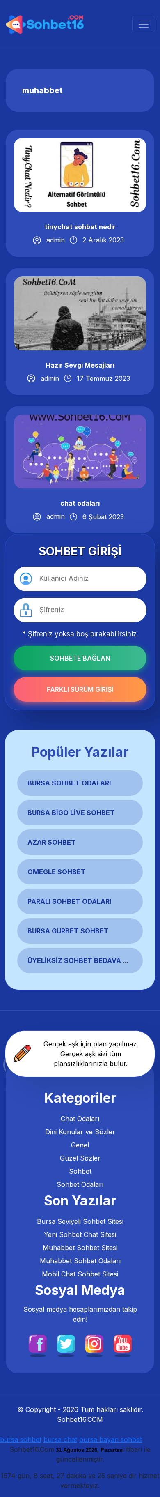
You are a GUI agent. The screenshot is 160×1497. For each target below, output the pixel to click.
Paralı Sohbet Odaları (69, 901)
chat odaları (80, 503)
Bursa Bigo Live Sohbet (71, 812)
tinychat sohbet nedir (80, 227)
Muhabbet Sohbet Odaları (80, 1261)
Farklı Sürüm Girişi (80, 689)
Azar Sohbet (51, 842)
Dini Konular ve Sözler (80, 1132)
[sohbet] (46, 24)
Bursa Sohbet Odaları (69, 783)
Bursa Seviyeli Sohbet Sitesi (80, 1221)
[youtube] (123, 1343)
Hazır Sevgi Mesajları (80, 365)
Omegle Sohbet (56, 872)
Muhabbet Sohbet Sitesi (80, 1248)
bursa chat (60, 1439)
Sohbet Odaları (80, 1184)
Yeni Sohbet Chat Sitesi (80, 1234)
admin (55, 240)
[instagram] (94, 1343)
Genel (80, 1145)
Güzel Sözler (80, 1158)
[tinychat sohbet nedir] (80, 174)
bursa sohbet (20, 1439)
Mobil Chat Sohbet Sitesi (80, 1274)
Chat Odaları (80, 1119)
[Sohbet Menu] (143, 24)
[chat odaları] (80, 451)
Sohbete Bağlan (80, 658)
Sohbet (80, 1171)
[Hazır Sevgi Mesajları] (80, 313)
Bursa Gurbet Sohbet (68, 931)
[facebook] (38, 1343)
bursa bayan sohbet (110, 1439)
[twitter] (66, 1343)
